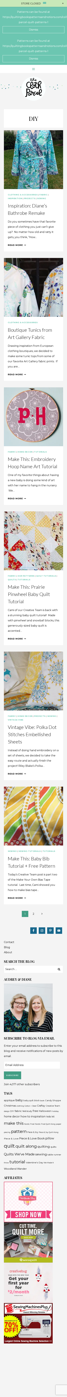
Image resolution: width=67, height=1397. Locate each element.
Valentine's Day (34, 1162)
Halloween (45, 1111)
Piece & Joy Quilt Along (48, 1132)
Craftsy (41, 1105)
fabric (18, 1111)
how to (25, 1116)
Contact (9, 942)
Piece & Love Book (32, 1138)
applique (9, 1100)
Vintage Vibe (15, 720)
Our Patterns (26, 576)
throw (6, 1163)
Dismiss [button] (33, 29)
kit (53, 1116)
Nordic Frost (29, 1124)
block (37, 1100)
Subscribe (12, 1075)
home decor (12, 1116)
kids (48, 1116)
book (42, 1100)
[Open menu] (34, 68)
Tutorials (40, 452)
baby (19, 1100)
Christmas (10, 1105)
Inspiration (15, 198)
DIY (12, 1111)
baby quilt (28, 1100)
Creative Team (53, 1106)
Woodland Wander (15, 1168)
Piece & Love (11, 1138)
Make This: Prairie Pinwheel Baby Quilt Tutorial (29, 594)
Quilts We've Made (19, 1154)
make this (14, 1123)
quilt (9, 1146)
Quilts (12, 579)
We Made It (49, 1163)
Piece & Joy (32, 1132)
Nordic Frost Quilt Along (45, 1124)
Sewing (41, 198)
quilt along (26, 1146)
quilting (43, 1146)
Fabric (43, 195)
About (8, 952)
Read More (17, 245)
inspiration (38, 1116)
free (35, 1111)
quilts (53, 1147)
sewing (41, 1154)
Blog (7, 947)
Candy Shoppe (53, 1100)
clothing (20, 1106)
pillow (49, 1138)
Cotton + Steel (30, 1106)
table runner (54, 1154)
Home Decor (25, 452)
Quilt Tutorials (46, 576)
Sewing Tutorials (30, 851)
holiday (55, 1111)
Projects (29, 198)
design (7, 1111)
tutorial (17, 1161)
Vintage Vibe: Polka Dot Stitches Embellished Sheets (32, 734)
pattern (19, 1131)
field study (27, 1111)
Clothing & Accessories (23, 195)
